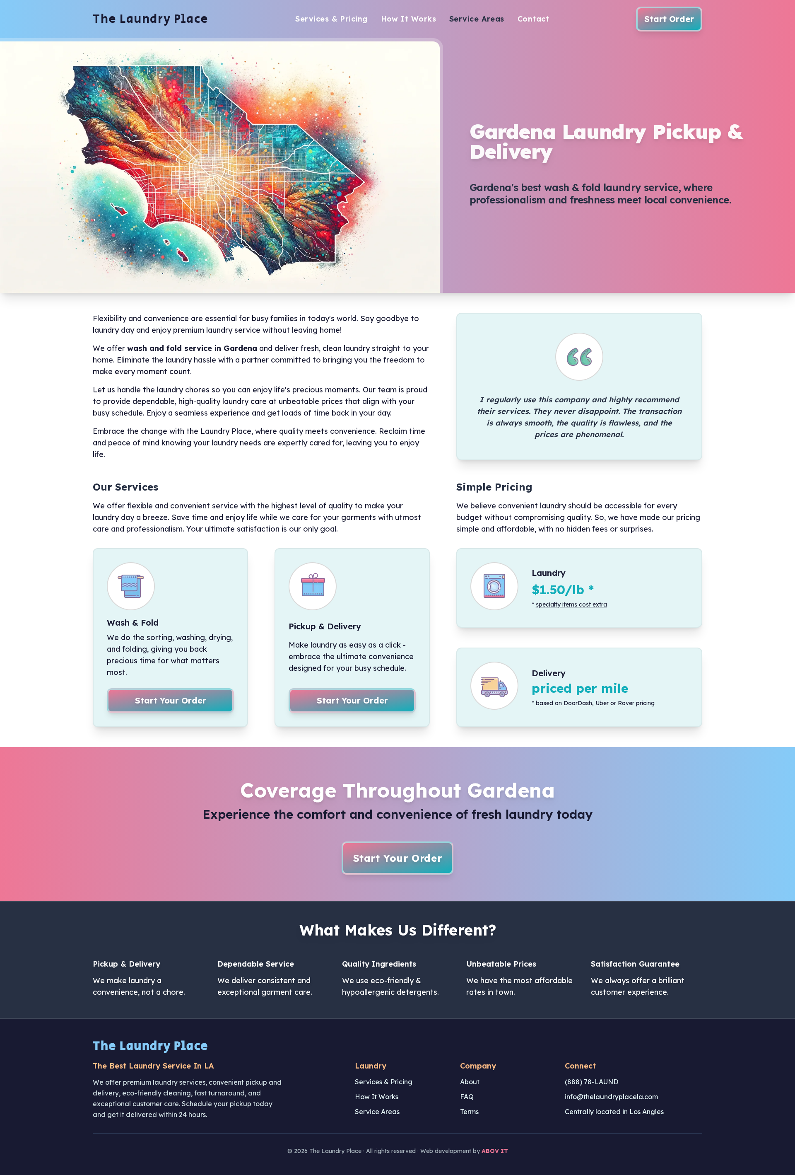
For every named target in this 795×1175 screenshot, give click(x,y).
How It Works (408, 19)
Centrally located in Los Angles (614, 1111)
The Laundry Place (151, 19)
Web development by (464, 1151)
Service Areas (476, 19)
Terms (469, 1111)
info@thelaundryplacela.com (611, 1097)
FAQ (467, 1097)
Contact (533, 19)
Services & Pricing (331, 19)
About (469, 1082)
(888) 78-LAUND (591, 1082)
